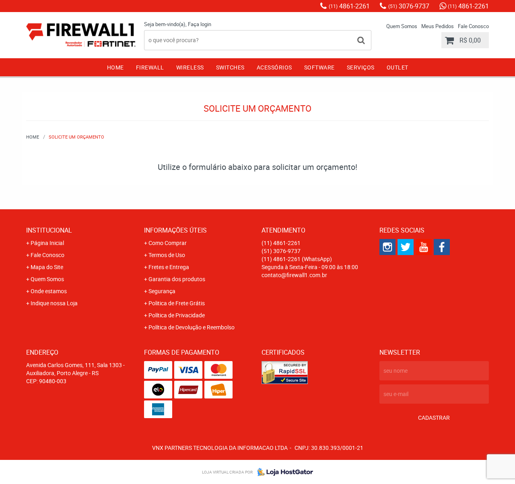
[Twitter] (406, 247)
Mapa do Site (47, 267)
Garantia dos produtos (176, 279)
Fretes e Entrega (168, 267)
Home (115, 67)
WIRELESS (190, 67)
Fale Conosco (473, 26)
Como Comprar (167, 243)
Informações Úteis (175, 230)
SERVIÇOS (361, 67)
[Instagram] (387, 247)
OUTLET (397, 67)
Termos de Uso (166, 255)
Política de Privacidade (176, 315)
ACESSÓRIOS (274, 67)
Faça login (199, 24)
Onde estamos (49, 291)
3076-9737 (408, 6)
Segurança (161, 291)
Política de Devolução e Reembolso (191, 327)
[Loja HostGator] (283, 472)
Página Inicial (47, 243)
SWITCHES (230, 67)
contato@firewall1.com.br (294, 275)
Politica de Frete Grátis (176, 303)
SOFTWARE (319, 67)
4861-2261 (349, 6)
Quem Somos (401, 26)
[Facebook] (442, 247)
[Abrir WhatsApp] (495, 463)
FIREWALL (150, 67)
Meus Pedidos (437, 26)
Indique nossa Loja (54, 303)
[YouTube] (424, 247)
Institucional (49, 230)
